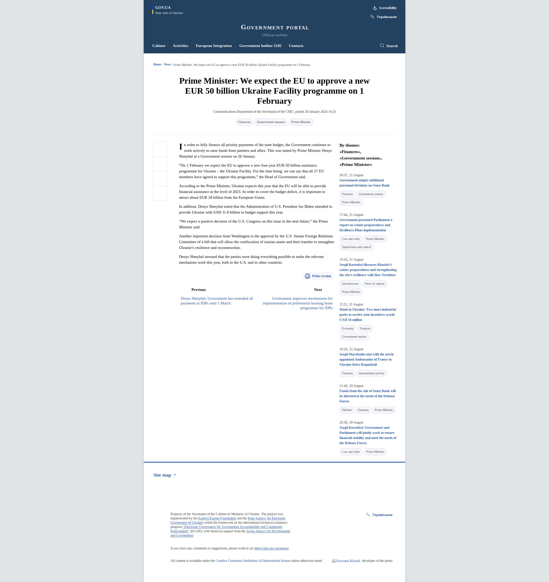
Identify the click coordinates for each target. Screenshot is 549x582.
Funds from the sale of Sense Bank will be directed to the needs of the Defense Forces (367, 396)
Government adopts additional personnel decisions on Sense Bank (364, 182)
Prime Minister (301, 122)
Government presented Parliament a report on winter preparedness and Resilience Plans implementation (365, 225)
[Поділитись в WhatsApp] (160, 178)
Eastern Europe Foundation (217, 518)
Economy (348, 328)
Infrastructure (350, 283)
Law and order (351, 239)
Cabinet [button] (158, 46)
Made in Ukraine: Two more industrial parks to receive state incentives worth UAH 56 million (367, 315)
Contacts (296, 46)
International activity (371, 373)
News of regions (375, 283)
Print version (321, 276)
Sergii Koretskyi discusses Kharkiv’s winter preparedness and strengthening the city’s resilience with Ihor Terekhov (368, 270)
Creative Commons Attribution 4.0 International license (253, 560)
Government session (271, 122)
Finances (244, 122)
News (167, 64)
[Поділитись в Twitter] (160, 164)
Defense (347, 410)
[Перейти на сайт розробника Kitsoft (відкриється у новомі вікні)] (346, 564)
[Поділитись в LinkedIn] (160, 193)
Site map (162, 475)
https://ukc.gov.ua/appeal (272, 548)
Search (392, 46)
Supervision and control (356, 247)
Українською (387, 17)
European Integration (214, 46)
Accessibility (388, 8)
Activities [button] (180, 46)
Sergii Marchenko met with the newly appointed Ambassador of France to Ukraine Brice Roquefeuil (366, 359)
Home (157, 64)
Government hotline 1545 (260, 46)
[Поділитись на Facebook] (160, 149)
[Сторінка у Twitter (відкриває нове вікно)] (370, 45)
